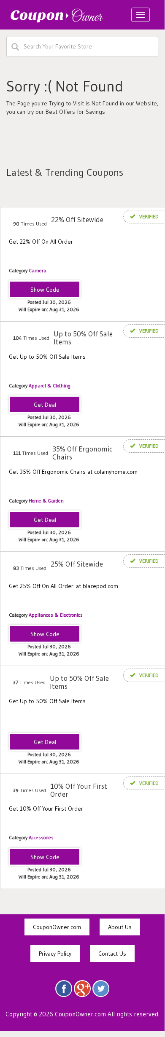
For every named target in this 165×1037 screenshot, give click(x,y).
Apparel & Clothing (49, 385)
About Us (120, 927)
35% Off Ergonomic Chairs (82, 452)
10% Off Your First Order (78, 790)
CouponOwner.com (57, 927)
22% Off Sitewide (77, 219)
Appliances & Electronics (56, 615)
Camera (37, 270)
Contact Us (112, 953)
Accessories (41, 837)
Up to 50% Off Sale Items (83, 337)
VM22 (45, 290)
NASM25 (44, 634)
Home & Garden (46, 500)
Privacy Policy (55, 953)
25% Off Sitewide (77, 563)
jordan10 (45, 857)
